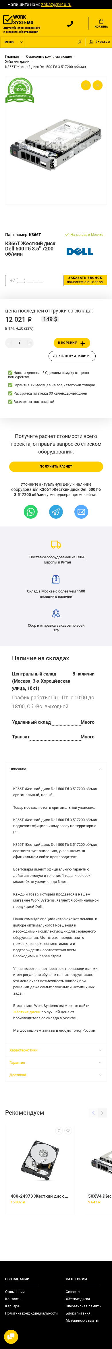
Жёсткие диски (26, 1012)
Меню (9, 42)
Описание (17, 769)
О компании (15, 1292)
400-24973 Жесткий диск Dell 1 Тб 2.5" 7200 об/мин (40, 1196)
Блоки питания (78, 1313)
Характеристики (23, 1050)
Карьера (12, 1306)
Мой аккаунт (91, 42)
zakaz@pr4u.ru (56, 5)
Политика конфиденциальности (31, 1313)
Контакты (13, 1299)
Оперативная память (83, 1306)
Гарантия (17, 1062)
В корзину (67, 343)
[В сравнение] (59, 1130)
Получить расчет (56, 466)
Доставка (17, 1075)
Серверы (73, 1292)
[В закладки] (68, 1130)
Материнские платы (82, 1321)
